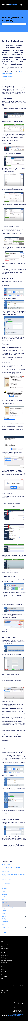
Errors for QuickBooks (6, 864)
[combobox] (13, 24)
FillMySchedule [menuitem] (4, 955)
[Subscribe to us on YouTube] (22, 1003)
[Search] (25, 24)
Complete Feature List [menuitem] (6, 960)
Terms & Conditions (18, 1014)
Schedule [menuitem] (4, 894)
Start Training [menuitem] (4, 944)
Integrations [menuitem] (4, 962)
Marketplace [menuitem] (5, 902)
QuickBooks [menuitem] (7, 905)
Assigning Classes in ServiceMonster (11, 82)
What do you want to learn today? (12, 19)
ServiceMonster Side (7, 73)
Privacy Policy (16, 1015)
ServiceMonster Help (7, 33)
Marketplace (17, 33)
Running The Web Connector (9, 79)
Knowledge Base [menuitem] (5, 948)
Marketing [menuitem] (4, 899)
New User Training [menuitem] (6, 883)
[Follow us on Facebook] (18, 1003)
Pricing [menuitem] (2, 974)
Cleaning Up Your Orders (7, 76)
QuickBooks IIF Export (6, 879)
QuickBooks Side (21, 71)
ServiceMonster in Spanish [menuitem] (8, 930)
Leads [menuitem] (3, 897)
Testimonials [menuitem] (4, 976)
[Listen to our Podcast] (14, 1007)
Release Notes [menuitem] (5, 927)
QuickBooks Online (5, 871)
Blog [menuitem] (2, 978)
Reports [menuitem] (4, 913)
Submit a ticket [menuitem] (4, 990)
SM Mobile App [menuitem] (5, 921)
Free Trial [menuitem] (3, 971)
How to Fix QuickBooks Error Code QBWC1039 (11, 867)
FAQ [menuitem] (3, 924)
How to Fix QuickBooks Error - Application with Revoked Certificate (13, 875)
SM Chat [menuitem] (4, 910)
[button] (25, 902)
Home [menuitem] (3, 885)
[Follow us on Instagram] (14, 1003)
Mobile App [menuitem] (4, 958)
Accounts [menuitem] (4, 888)
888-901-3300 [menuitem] (4, 992)
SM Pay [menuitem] (4, 916)
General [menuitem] (4, 932)
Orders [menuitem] (3, 891)
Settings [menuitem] (4, 919)
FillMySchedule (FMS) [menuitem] (7, 908)
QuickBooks (4, 36)
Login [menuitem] (2, 969)
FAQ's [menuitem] (2, 946)
